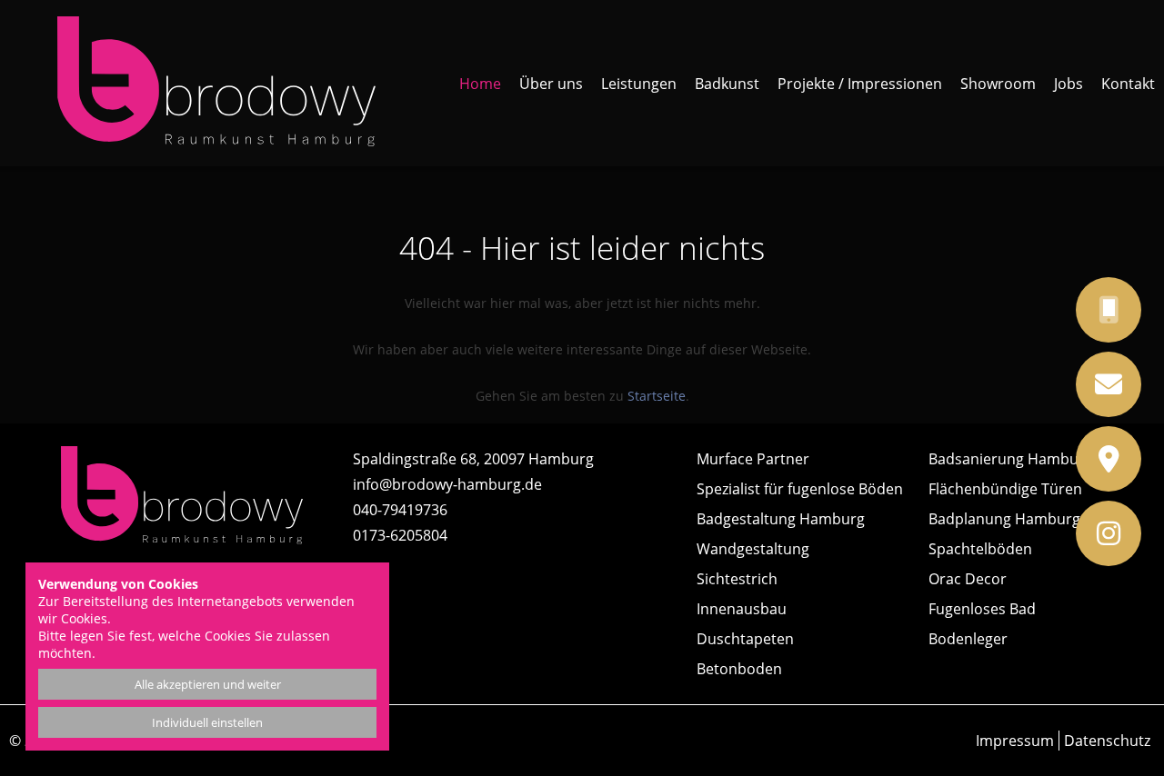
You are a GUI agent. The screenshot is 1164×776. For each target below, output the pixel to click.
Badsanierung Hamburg (1010, 459)
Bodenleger (968, 639)
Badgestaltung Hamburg (781, 519)
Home (480, 84)
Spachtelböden (980, 549)
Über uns (551, 84)
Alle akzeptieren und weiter (208, 684)
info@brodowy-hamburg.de (447, 484)
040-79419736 (400, 510)
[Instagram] (1131, 533)
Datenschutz (1107, 741)
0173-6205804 (400, 535)
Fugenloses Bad (982, 609)
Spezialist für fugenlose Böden (800, 489)
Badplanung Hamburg (1004, 519)
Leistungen (639, 84)
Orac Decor (967, 579)
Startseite (656, 395)
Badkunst (727, 84)
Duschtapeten (745, 639)
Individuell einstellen (207, 722)
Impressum (1015, 741)
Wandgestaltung (753, 549)
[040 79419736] (1131, 310)
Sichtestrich (737, 579)
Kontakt (1128, 84)
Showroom (998, 84)
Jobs (1068, 84)
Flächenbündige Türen (1005, 489)
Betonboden (739, 669)
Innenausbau (742, 609)
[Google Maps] (1131, 459)
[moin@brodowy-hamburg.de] (1131, 384)
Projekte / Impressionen (860, 84)
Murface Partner (753, 459)
